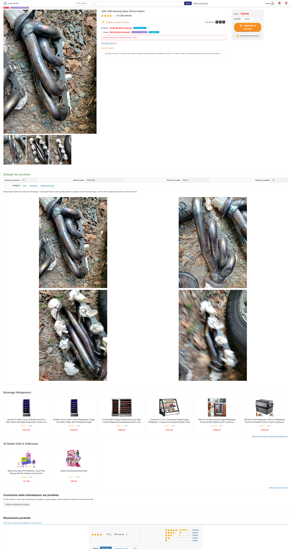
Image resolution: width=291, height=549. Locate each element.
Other (25, 186)
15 (195, 530)
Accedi (268, 3)
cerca (188, 3)
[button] (286, 3)
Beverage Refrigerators (270, 436)
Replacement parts (47, 186)
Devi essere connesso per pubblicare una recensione (22, 523)
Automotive (34, 186)
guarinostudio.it (13, 3)
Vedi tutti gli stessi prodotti (278, 488)
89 (119, 534)
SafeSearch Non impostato (200, 3)
